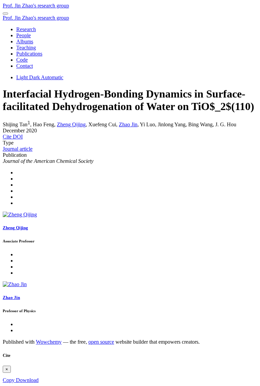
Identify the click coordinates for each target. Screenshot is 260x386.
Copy (9, 380)
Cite (8, 137)
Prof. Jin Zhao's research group (36, 5)
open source (101, 342)
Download (27, 380)
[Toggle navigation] (5, 14)
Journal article (17, 149)
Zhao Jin (128, 124)
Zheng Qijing (71, 124)
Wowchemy (49, 342)
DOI (18, 137)
